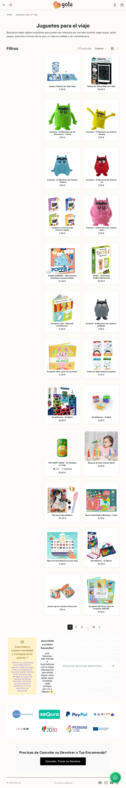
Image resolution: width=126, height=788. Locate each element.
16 (93, 627)
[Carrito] (122, 5)
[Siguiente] (100, 627)
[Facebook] (100, 783)
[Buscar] (10, 5)
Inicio (9, 14)
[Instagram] (106, 783)
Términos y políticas (63, 783)
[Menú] (4, 5)
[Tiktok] (117, 783)
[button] (101, 48)
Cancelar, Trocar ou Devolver (63, 761)
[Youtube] (112, 783)
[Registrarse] (112, 666)
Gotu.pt (17, 782)
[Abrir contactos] (115, 777)
